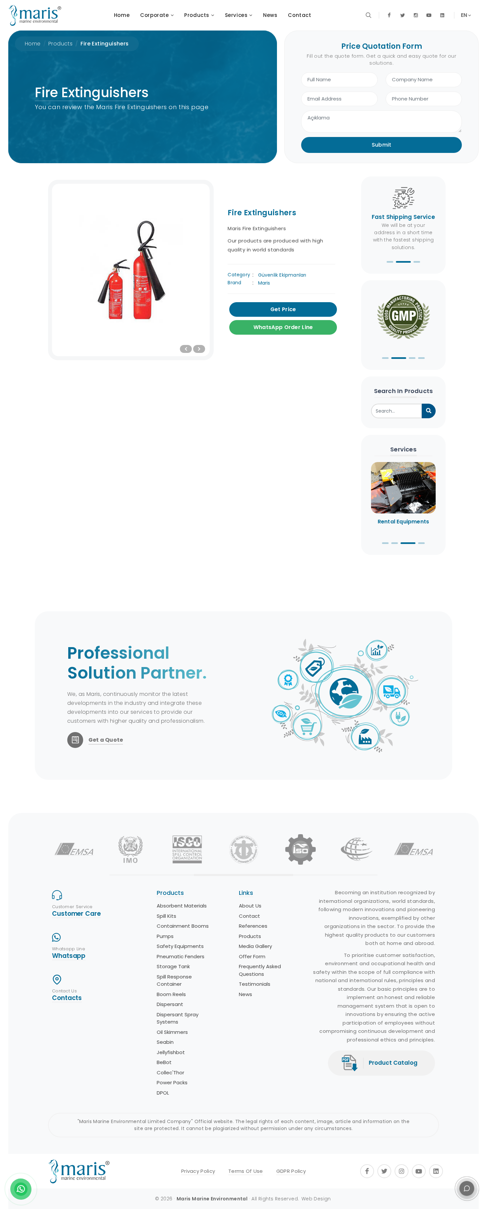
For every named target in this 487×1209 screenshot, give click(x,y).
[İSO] (300, 849)
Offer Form (252, 956)
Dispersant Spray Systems (177, 1018)
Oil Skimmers (172, 1032)
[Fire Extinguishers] (131, 270)
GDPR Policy (291, 1171)
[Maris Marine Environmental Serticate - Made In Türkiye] (403, 318)
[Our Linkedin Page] (442, 15)
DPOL (163, 1092)
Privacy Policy (198, 1171)
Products (60, 43)
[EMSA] (74, 849)
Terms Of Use (245, 1171)
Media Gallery (255, 946)
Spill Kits (166, 915)
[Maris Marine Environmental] (34, 15)
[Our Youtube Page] (429, 15)
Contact (249, 915)
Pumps (165, 936)
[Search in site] (369, 15)
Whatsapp (68, 955)
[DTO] (243, 849)
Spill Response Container (174, 980)
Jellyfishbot (171, 1052)
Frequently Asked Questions (260, 970)
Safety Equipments (180, 946)
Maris (264, 283)
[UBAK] (357, 849)
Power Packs (172, 1082)
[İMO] (130, 849)
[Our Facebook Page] (389, 15)
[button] (390, 262)
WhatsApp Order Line (283, 327)
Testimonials (254, 983)
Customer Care (76, 913)
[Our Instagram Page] (415, 15)
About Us (250, 905)
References (253, 925)
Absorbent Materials (182, 905)
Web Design (316, 1198)
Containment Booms (183, 925)
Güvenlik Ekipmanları (282, 275)
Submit (381, 145)
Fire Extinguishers (105, 43)
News (245, 994)
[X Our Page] (402, 15)
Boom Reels (171, 994)
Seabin (165, 1042)
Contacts (67, 997)
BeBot (164, 1062)
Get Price (283, 309)
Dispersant (170, 1004)
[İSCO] (187, 849)
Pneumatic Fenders (180, 956)
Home (33, 43)
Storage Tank (173, 966)
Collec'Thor (170, 1072)
